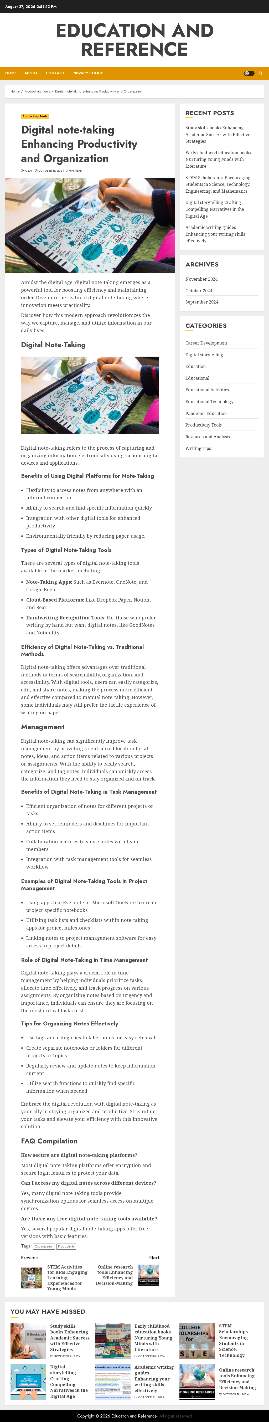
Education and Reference (134, 40)
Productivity (66, 1246)
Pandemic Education (206, 413)
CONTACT (55, 73)
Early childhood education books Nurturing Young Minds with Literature (218, 159)
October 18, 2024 (236, 1394)
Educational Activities (207, 390)
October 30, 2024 (151, 1356)
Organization (44, 1246)
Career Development (206, 343)
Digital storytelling (204, 355)
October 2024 (198, 291)
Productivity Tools (35, 116)
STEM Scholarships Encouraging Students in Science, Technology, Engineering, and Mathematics (218, 184)
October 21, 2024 (151, 1397)
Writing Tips (198, 448)
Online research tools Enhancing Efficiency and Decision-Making (237, 1378)
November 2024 (201, 279)
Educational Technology (209, 401)
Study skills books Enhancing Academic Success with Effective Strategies (217, 134)
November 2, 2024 (67, 1356)
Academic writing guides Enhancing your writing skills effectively (215, 234)
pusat (28, 171)
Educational (197, 378)
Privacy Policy (88, 73)
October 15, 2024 (51, 171)
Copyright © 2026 (94, 1416)
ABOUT (31, 73)
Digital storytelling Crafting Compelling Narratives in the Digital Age (214, 209)
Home (11, 73)
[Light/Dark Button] (249, 73)
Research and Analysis (207, 437)
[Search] (260, 73)
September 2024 (201, 302)
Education (195, 366)
